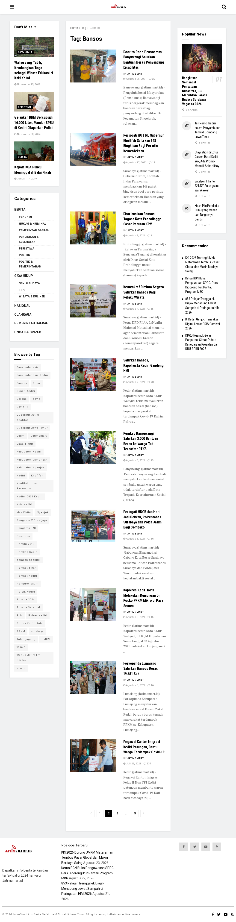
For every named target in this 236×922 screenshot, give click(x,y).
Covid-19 (23, 406)
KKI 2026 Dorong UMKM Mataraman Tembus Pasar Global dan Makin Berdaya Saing (87, 858)
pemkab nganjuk (29, 559)
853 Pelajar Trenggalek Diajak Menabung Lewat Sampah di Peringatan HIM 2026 (82, 888)
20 (153, 78)
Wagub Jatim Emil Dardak (29, 658)
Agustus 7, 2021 (135, 308)
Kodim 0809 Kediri (30, 496)
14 (153, 162)
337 (148, 763)
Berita (22, 157)
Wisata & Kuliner (32, 296)
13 (151, 460)
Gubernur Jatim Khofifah (28, 417)
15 (151, 308)
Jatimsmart (135, 73)
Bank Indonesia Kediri (32, 375)
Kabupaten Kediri (29, 451)
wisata (21, 668)
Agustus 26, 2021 (135, 78)
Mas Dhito (24, 512)
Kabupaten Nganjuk (30, 467)
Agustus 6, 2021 (135, 460)
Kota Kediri (24, 504)
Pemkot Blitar (26, 567)
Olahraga (22, 314)
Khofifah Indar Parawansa (27, 486)
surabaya (37, 631)
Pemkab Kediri (27, 552)
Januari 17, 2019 (26, 178)
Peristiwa (25, 107)
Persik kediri (26, 591)
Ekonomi (25, 217)
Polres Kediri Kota (30, 623)
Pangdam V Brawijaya (32, 520)
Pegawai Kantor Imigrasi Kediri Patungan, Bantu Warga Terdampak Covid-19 (144, 747)
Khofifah (37, 475)
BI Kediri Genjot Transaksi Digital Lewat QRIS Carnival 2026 (202, 323)
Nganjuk (43, 512)
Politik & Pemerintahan (30, 264)
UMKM (45, 639)
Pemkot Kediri (27, 575)
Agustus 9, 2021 (135, 235)
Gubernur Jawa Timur (32, 427)
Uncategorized (27, 332)
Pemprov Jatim (27, 583)
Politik (24, 255)
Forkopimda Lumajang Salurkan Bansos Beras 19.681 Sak (140, 668)
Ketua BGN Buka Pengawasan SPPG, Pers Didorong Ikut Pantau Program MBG (87, 873)
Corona (22, 398)
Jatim (21, 435)
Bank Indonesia (28, 367)
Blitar (36, 383)
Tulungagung (26, 639)
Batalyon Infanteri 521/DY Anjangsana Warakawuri (207, 185)
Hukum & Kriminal (32, 223)
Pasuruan (23, 536)
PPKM (21, 631)
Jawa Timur (25, 443)
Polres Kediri (37, 615)
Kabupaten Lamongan (32, 459)
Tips (22, 290)
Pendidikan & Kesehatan (29, 239)
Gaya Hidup (25, 52)
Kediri (21, 475)
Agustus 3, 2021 (135, 617)
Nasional (22, 306)
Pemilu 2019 (25, 544)
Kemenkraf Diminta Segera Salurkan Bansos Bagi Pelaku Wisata (143, 292)
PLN (19, 615)
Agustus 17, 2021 (135, 162)
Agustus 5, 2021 (135, 538)
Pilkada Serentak (29, 607)
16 (151, 538)
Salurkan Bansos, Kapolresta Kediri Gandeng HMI (143, 365)
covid (37, 398)
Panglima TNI (26, 528)
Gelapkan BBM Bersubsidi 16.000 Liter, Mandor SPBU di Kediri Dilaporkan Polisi (34, 122)
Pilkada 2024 (26, 599)
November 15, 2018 (28, 84)
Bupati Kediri (26, 391)
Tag (84, 27)
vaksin (21, 647)
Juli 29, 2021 (133, 763)
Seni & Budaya (29, 283)
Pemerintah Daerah (34, 230)
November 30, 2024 (28, 134)
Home (74, 27)
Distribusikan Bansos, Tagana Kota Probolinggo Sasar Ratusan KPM (142, 219)
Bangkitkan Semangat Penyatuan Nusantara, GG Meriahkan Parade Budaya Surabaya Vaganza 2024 (194, 91)
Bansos (95, 27)
